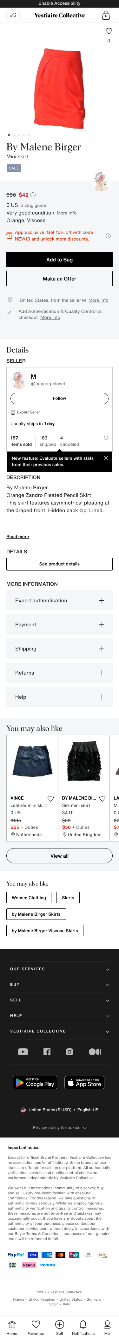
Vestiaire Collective (38, 1031)
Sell (16, 1000)
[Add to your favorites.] (51, 798)
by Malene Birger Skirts (36, 914)
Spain (54, 1304)
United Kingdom (42, 1299)
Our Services (27, 969)
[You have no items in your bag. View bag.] (106, 15)
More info (66, 212)
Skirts (68, 897)
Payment (25, 624)
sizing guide (33, 205)
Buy (15, 984)
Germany (94, 1299)
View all (59, 856)
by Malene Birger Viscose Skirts (45, 930)
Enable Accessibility (59, 3)
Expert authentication (41, 600)
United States (71, 1299)
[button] (106, 15)
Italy (66, 1304)
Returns (24, 672)
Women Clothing (29, 897)
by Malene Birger (43, 147)
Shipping (25, 648)
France (18, 1299)
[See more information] (108, 236)
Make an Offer (59, 278)
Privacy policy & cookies (56, 1128)
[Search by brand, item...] (13, 15)
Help (20, 697)
